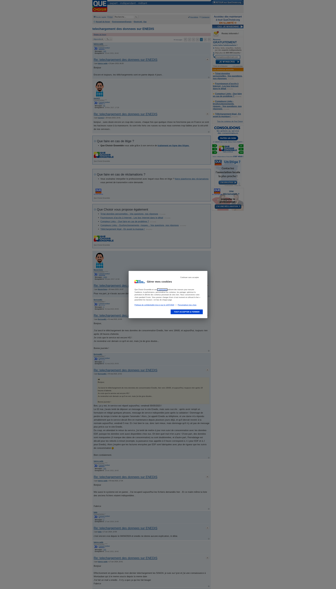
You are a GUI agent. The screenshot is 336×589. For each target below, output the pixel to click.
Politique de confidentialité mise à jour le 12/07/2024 (154, 305)
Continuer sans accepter (189, 277)
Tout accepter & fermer (187, 312)
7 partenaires (162, 290)
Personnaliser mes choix (187, 305)
